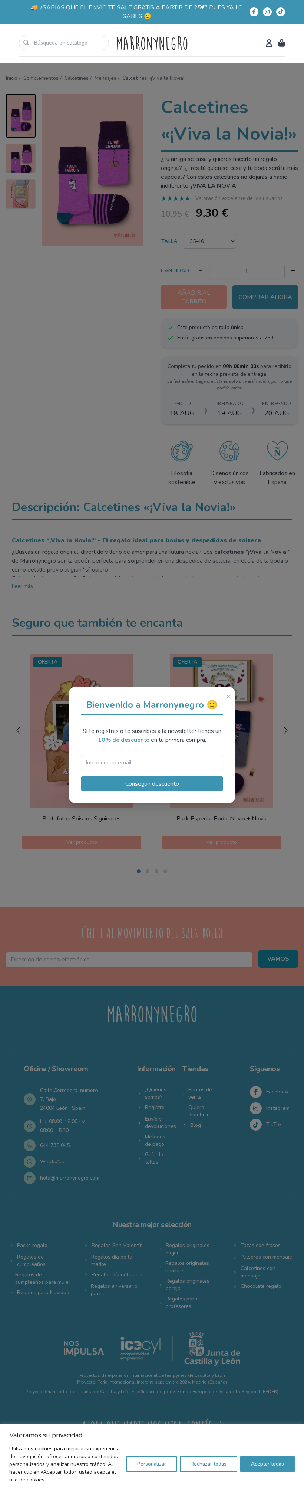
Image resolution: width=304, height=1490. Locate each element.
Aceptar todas (267, 1463)
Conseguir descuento (152, 784)
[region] (152, 1457)
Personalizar (151, 1463)
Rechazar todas (209, 1463)
